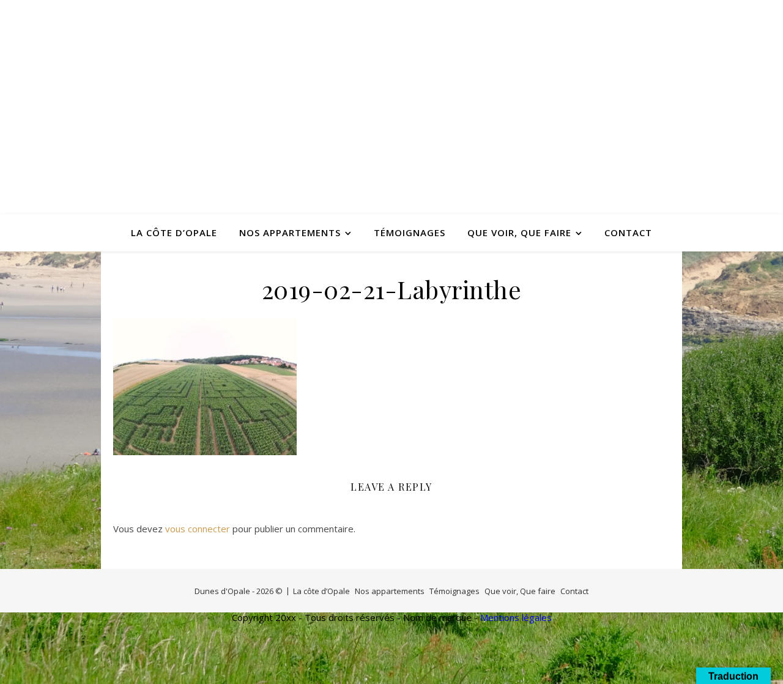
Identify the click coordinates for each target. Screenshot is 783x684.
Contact (628, 232)
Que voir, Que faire (519, 232)
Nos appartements (290, 232)
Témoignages (409, 232)
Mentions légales (516, 617)
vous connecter (197, 528)
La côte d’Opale (174, 232)
